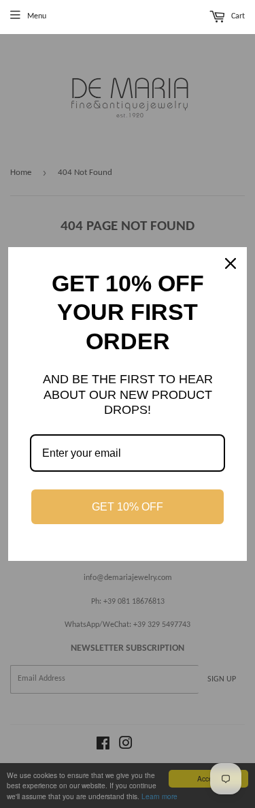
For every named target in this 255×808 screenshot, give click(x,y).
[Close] (230, 263)
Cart (237, 17)
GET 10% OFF (127, 507)
